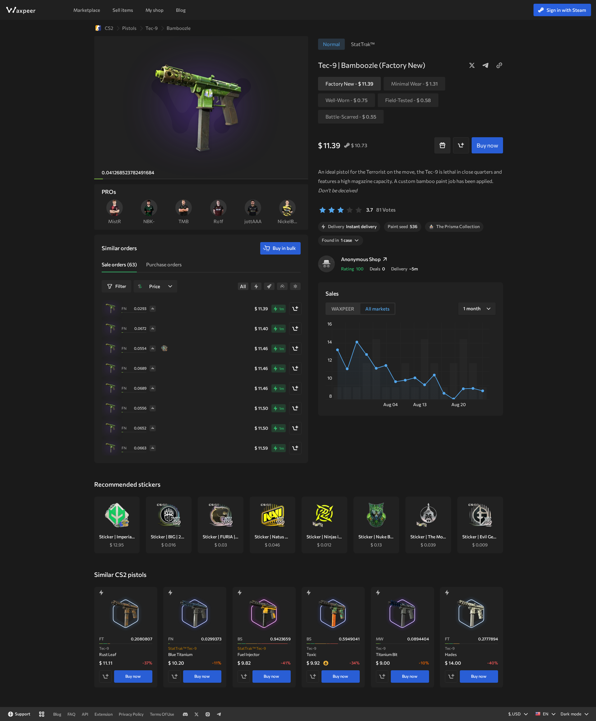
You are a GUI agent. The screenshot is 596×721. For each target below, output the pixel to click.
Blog (181, 10)
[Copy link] (499, 65)
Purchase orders (164, 264)
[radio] (322, 209)
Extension (104, 714)
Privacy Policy (131, 714)
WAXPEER (20, 10)
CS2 (109, 28)
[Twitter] (196, 714)
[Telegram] (219, 714)
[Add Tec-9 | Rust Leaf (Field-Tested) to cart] (105, 676)
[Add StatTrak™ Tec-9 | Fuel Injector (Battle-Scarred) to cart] (244, 676)
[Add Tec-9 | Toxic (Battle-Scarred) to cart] (313, 676)
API (85, 714)
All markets (377, 308)
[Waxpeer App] (41, 714)
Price (154, 286)
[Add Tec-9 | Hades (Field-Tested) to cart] (451, 676)
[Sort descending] (140, 286)
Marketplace (86, 10)
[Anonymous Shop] (326, 263)
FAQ (71, 714)
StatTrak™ (363, 44)
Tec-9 (152, 28)
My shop (155, 10)
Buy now (133, 676)
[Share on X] (472, 65)
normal (331, 44)
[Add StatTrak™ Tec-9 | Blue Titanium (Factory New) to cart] (174, 676)
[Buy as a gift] (442, 145)
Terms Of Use (162, 714)
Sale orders (119, 264)
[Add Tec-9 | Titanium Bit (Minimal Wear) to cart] (382, 676)
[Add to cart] (461, 145)
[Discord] (185, 714)
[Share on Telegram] (485, 65)
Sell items (123, 10)
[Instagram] (208, 714)
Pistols (129, 28)
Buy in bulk (284, 248)
